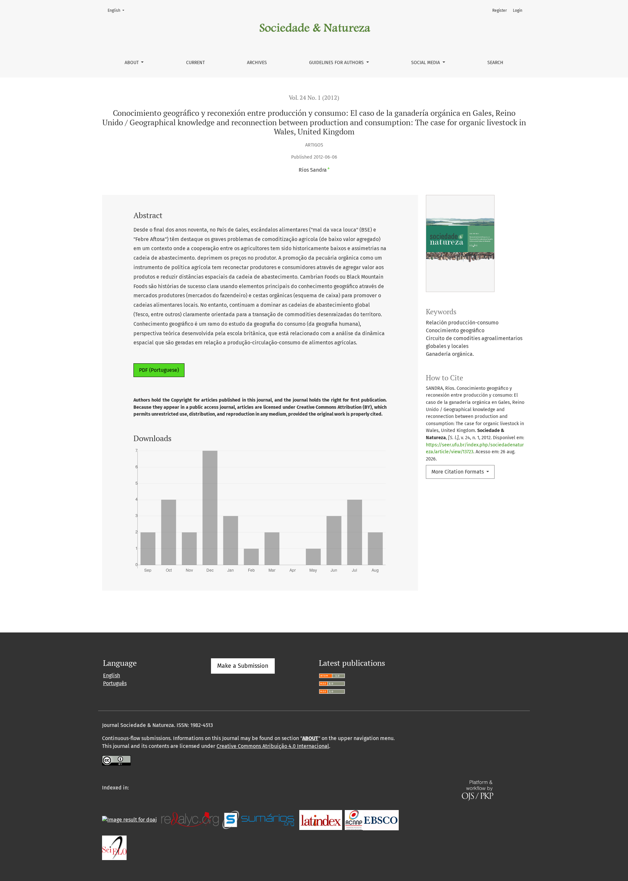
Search (495, 62)
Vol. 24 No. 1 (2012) (314, 97)
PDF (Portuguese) (159, 370)
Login (517, 10)
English (118, 10)
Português (115, 683)
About (132, 62)
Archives (257, 62)
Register (499, 10)
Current (195, 62)
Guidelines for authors (337, 62)
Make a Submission (243, 665)
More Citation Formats (458, 472)
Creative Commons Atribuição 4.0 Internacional (273, 746)
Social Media (426, 62)
